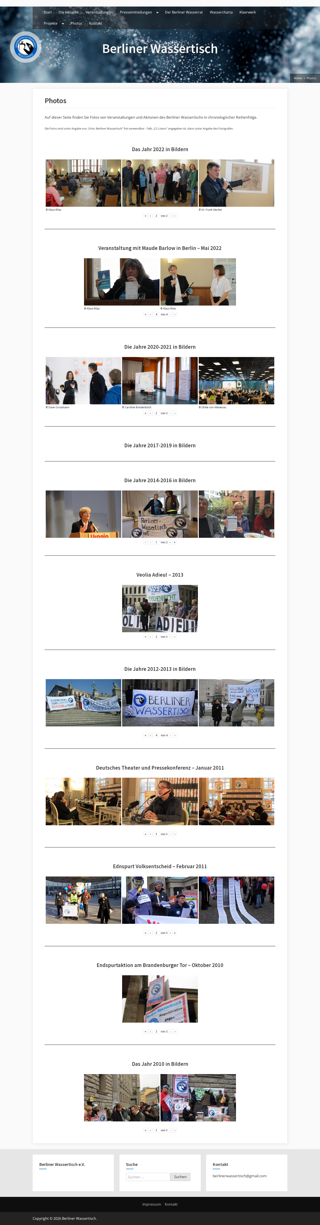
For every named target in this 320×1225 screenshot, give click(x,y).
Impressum (151, 1204)
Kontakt (95, 23)
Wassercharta (221, 12)
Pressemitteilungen (136, 12)
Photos (76, 23)
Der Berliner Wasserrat (184, 12)
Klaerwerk (247, 12)
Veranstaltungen (99, 12)
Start (48, 12)
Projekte (50, 23)
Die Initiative (69, 12)
